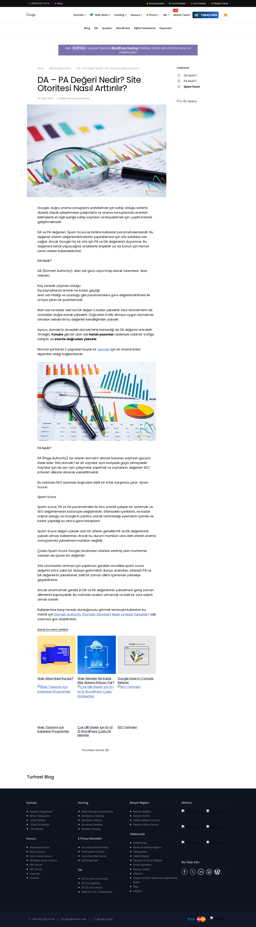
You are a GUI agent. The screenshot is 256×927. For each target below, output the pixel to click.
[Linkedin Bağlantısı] (201, 872)
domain (104, 349)
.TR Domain (36, 829)
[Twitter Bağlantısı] (193, 872)
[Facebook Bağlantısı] (184, 872)
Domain (78, 15)
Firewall (34, 878)
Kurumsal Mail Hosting (95, 847)
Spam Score (192, 86)
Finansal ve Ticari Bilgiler (147, 860)
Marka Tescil (182, 13)
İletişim (137, 891)
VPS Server (36, 869)
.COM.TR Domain (40, 824)
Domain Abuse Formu (145, 824)
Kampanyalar (157, 3)
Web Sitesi (101, 15)
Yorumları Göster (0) (95, 750)
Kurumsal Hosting (92, 824)
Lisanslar (35, 873)
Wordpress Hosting (93, 815)
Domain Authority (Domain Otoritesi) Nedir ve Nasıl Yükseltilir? (101, 614)
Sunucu (135, 15)
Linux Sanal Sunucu (41, 856)
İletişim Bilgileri (142, 811)
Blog (60, 3)
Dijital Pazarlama (60, 68)
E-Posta (152, 15)
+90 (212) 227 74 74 (43, 919)
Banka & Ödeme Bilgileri (147, 847)
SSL (165, 15)
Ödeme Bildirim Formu (146, 820)
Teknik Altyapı (141, 856)
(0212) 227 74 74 (40, 3)
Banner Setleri (141, 869)
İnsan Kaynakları (143, 864)
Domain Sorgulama (41, 811)
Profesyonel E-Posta (93, 851)
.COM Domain (38, 820)
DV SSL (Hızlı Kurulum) (94, 878)
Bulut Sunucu (38, 851)
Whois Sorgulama (40, 815)
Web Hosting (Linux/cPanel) (97, 811)
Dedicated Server (40, 847)
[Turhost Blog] (217, 872)
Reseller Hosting (91, 829)
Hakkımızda (140, 842)
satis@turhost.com (75, 919)
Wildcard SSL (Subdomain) (97, 891)
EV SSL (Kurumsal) (92, 887)
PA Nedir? (190, 81)
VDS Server (36, 864)
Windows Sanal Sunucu (43, 860)
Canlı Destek (179, 3)
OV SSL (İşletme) (91, 883)
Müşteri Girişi (221, 3)
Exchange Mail (90, 860)
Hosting (119, 15)
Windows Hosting (92, 820)
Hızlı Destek (199, 3)
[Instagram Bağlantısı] (209, 872)
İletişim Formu (141, 815)
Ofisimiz (138, 873)
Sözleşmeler (140, 851)
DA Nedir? (190, 75)
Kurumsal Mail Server (94, 856)
